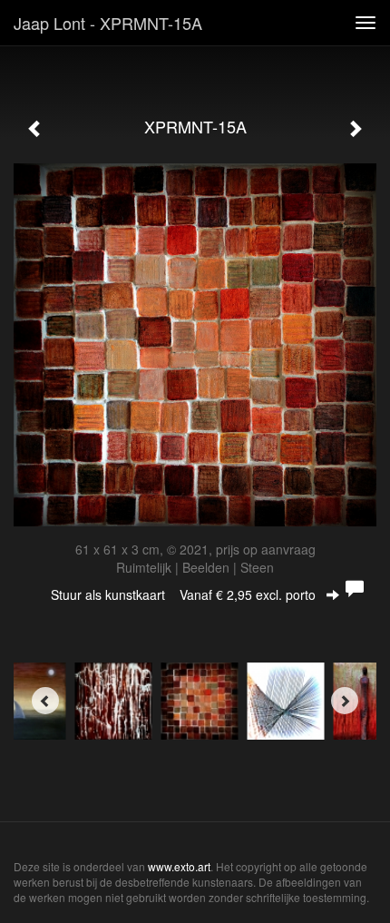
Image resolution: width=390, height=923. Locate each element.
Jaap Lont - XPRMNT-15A (108, 22)
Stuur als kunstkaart (183, 594)
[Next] (344, 700)
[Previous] (45, 700)
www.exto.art (179, 866)
